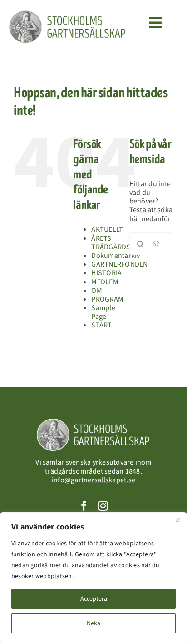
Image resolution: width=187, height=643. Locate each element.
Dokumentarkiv (115, 256)
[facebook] (84, 506)
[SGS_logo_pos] (67, 14)
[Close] (177, 519)
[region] (93, 577)
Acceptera (93, 598)
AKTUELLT (107, 229)
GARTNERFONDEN (119, 264)
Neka (93, 623)
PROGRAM (107, 299)
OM (96, 291)
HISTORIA (106, 273)
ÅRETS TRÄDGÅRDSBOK (117, 242)
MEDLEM (104, 282)
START (101, 325)
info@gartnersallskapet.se (93, 480)
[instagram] (103, 506)
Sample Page (103, 312)
